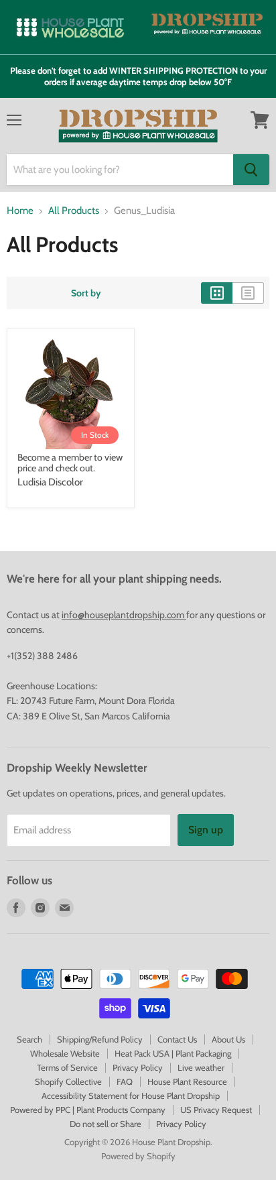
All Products (73, 211)
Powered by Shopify (138, 1155)
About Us (228, 1039)
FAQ (125, 1081)
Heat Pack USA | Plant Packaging (173, 1053)
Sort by (86, 293)
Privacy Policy (138, 1067)
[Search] (251, 169)
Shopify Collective (68, 1081)
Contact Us (177, 1039)
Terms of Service (67, 1067)
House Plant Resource (187, 1081)
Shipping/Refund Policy (100, 1039)
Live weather (201, 1067)
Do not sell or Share (105, 1123)
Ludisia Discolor (50, 482)
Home (20, 211)
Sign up (205, 829)
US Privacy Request (216, 1109)
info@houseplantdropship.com (124, 615)
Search (29, 1039)
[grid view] (216, 293)
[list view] (248, 293)
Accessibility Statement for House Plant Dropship (131, 1095)
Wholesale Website (65, 1053)
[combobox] (120, 169)
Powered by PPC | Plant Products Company (87, 1109)
